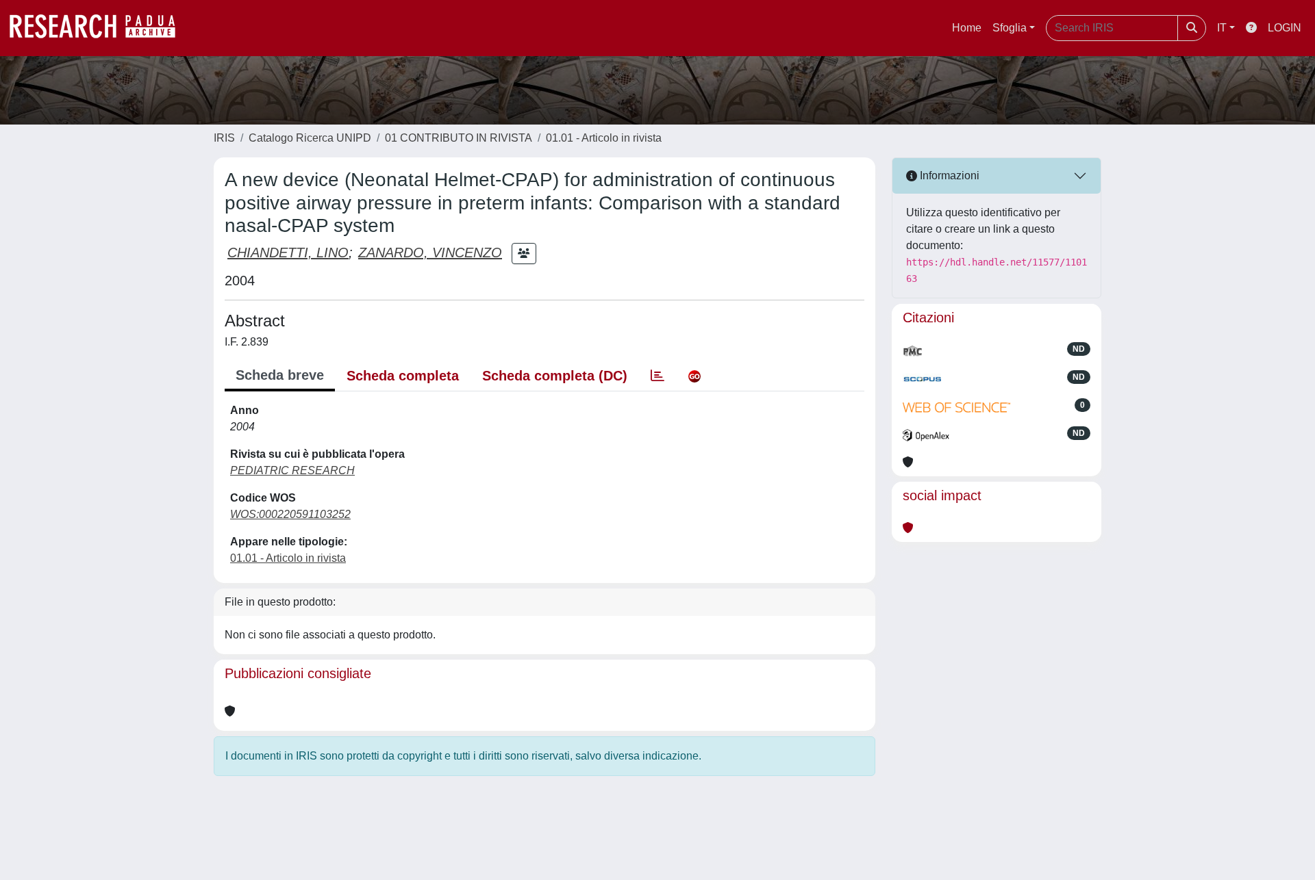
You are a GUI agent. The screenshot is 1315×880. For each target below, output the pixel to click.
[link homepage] (99, 28)
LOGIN (1284, 28)
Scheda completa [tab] (403, 375)
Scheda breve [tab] (280, 375)
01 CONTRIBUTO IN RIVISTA (458, 138)
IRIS (224, 138)
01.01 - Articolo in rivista (604, 138)
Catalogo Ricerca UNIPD (310, 138)
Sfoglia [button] (1009, 28)
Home (966, 28)
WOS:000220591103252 (290, 514)
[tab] (657, 375)
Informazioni (948, 175)
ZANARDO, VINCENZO (430, 252)
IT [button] (1222, 28)
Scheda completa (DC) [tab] (554, 375)
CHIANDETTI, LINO (288, 252)
